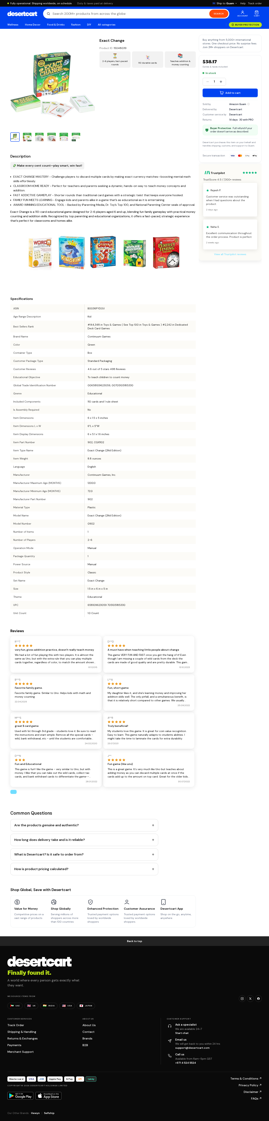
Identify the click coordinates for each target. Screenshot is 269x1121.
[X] (250, 998)
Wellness (12, 24)
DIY (89, 24)
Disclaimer (253, 1092)
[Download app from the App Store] (48, 1095)
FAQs (256, 1098)
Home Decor (32, 24)
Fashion (75, 24)
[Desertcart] (22, 13)
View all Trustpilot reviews (230, 254)
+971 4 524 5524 (185, 1062)
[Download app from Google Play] (20, 1095)
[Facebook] (258, 998)
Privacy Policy (250, 1085)
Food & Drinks (56, 24)
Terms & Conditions (246, 1079)
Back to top (134, 941)
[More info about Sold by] (248, 104)
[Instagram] (242, 998)
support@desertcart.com (192, 1047)
